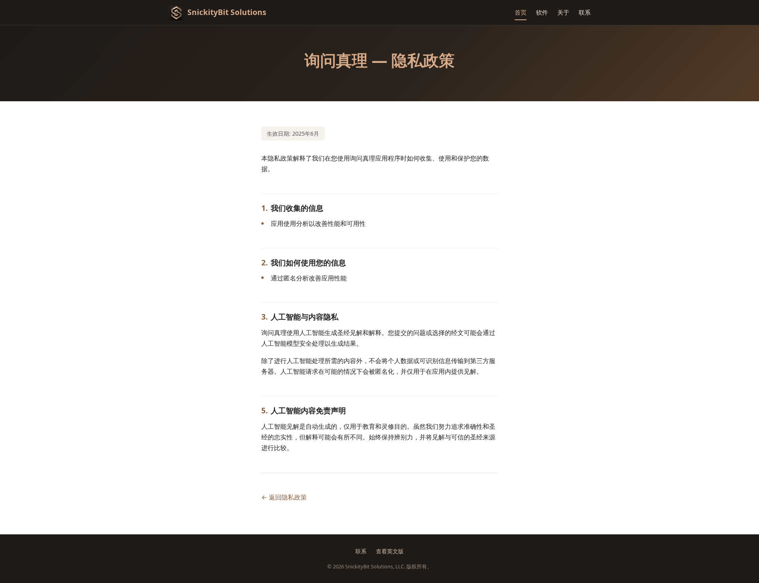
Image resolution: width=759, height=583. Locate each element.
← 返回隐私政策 (284, 497)
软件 (542, 12)
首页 (521, 12)
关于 (563, 12)
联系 (585, 12)
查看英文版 (390, 551)
